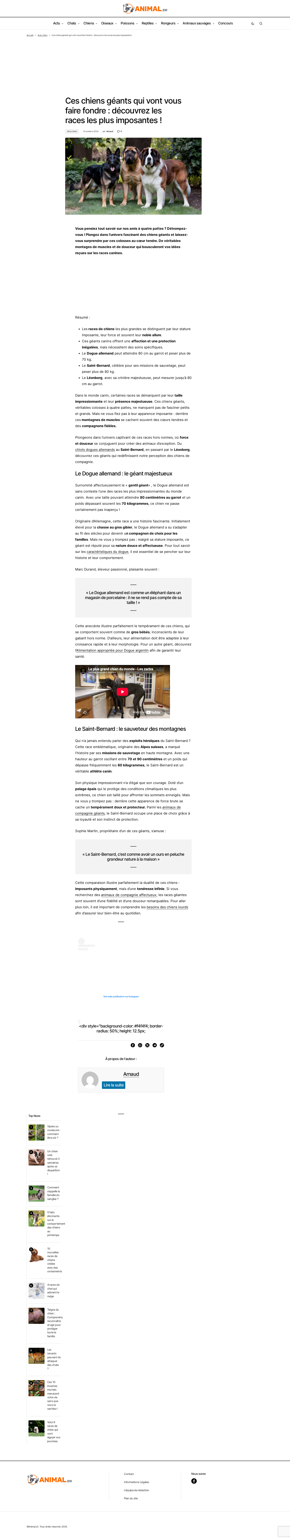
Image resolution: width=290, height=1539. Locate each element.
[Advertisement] (145, 62)
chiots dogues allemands (95, 450)
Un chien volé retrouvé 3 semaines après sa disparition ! (53, 1163)
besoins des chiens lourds (167, 907)
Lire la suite (114, 1085)
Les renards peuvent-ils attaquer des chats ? (54, 1359)
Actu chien (42, 35)
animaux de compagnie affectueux (128, 895)
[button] (252, 23)
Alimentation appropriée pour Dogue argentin (112, 650)
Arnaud (131, 1074)
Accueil (30, 35)
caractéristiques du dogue (107, 552)
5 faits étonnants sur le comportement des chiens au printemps (56, 1224)
